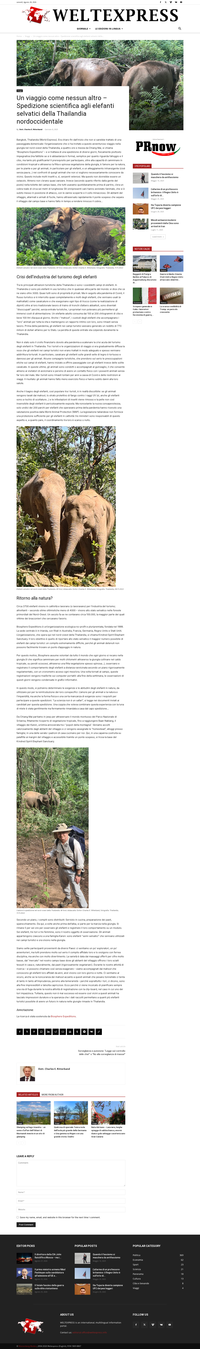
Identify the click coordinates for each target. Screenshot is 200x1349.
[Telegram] (84, 1032)
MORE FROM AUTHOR (52, 1094)
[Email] (63, 1032)
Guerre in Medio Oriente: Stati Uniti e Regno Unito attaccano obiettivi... (171, 277)
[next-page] (140, 322)
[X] (165, 2)
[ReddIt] (55, 1032)
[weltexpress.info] (100, 15)
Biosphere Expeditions (63, 1016)
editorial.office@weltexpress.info (89, 1332)
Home (19, 36)
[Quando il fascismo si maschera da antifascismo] (140, 178)
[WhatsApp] (41, 1032)
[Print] (70, 1032)
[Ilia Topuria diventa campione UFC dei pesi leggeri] (140, 208)
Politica (136, 270)
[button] (179, 28)
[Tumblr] (77, 1032)
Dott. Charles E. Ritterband (30, 129)
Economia (137, 303)
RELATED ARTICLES (28, 1094)
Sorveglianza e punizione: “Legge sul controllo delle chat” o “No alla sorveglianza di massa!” (101, 1053)
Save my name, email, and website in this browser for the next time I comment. (60, 1217)
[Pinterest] (34, 1032)
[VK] (91, 1032)
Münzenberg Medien (28, 1346)
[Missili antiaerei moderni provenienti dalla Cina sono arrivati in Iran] (140, 224)
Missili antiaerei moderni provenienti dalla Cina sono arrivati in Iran (165, 223)
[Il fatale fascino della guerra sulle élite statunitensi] (24, 1289)
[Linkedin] (48, 1032)
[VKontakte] (176, 2)
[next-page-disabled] (23, 1143)
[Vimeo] (170, 2)
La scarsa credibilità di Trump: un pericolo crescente (170, 309)
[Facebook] (160, 2)
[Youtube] (181, 2)
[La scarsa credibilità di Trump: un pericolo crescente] (172, 296)
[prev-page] (18, 1143)
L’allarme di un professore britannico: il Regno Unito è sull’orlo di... (164, 192)
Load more (157, 236)
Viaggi (27, 36)
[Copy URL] (99, 1032)
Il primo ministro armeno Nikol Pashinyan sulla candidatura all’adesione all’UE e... (50, 1272)
